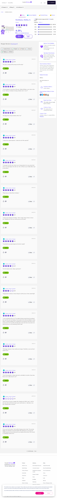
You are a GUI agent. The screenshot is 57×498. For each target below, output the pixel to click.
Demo (34, 476)
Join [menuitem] (41, 2)
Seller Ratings (24, 468)
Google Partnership (46, 465)
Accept (39, 493)
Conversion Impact (36, 468)
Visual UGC (24, 475)
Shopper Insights (36, 474)
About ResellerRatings (47, 468)
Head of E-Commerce (36, 484)
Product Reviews (25, 470)
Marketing (34, 481)
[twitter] (42, 95)
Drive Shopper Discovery (37, 465)
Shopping (17, 22)
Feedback (23, 480)
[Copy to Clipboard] (48, 95)
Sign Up (44, 480)
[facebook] (41, 95)
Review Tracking (25, 482)
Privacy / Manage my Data (47, 482)
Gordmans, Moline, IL (23, 20)
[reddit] (44, 95)
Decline (48, 493)
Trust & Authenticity (46, 470)
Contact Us (45, 475)
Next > (35, 451)
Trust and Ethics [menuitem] (10, 2)
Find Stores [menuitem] (4, 2)
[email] (46, 95)
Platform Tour (24, 465)
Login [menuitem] (45, 2)
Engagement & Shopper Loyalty (37, 471)
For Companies (51, 2)
